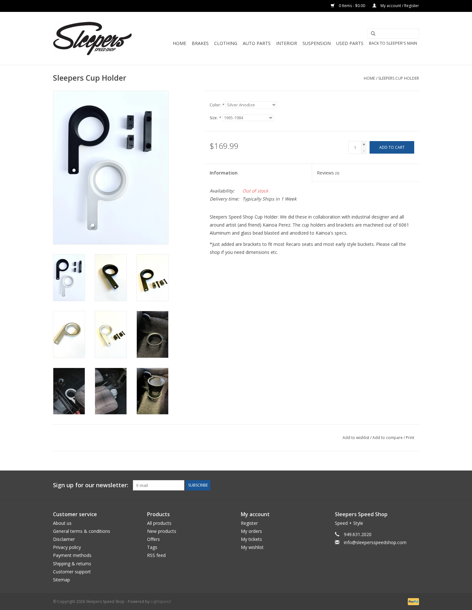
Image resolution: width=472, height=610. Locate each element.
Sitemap (61, 580)
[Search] (371, 33)
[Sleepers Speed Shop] (92, 38)
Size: (215, 118)
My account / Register (399, 5)
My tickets (251, 539)
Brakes (200, 43)
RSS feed (156, 555)
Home (179, 43)
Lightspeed (161, 601)
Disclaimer (64, 539)
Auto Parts (257, 43)
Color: (217, 105)
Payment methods (72, 555)
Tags (152, 547)
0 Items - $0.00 (352, 5)
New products (161, 531)
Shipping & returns (72, 564)
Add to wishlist (356, 437)
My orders (251, 531)
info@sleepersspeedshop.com (375, 542)
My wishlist (252, 547)
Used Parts (349, 43)
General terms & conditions (81, 531)
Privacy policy (67, 547)
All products (159, 523)
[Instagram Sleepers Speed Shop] (414, 485)
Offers (153, 539)
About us (62, 523)
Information (224, 173)
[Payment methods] (412, 601)
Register (249, 523)
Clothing (225, 43)
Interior (286, 43)
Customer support (72, 572)
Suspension (316, 43)
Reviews (328, 173)
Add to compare (388, 437)
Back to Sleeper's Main (393, 43)
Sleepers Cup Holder (398, 78)
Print (410, 437)
